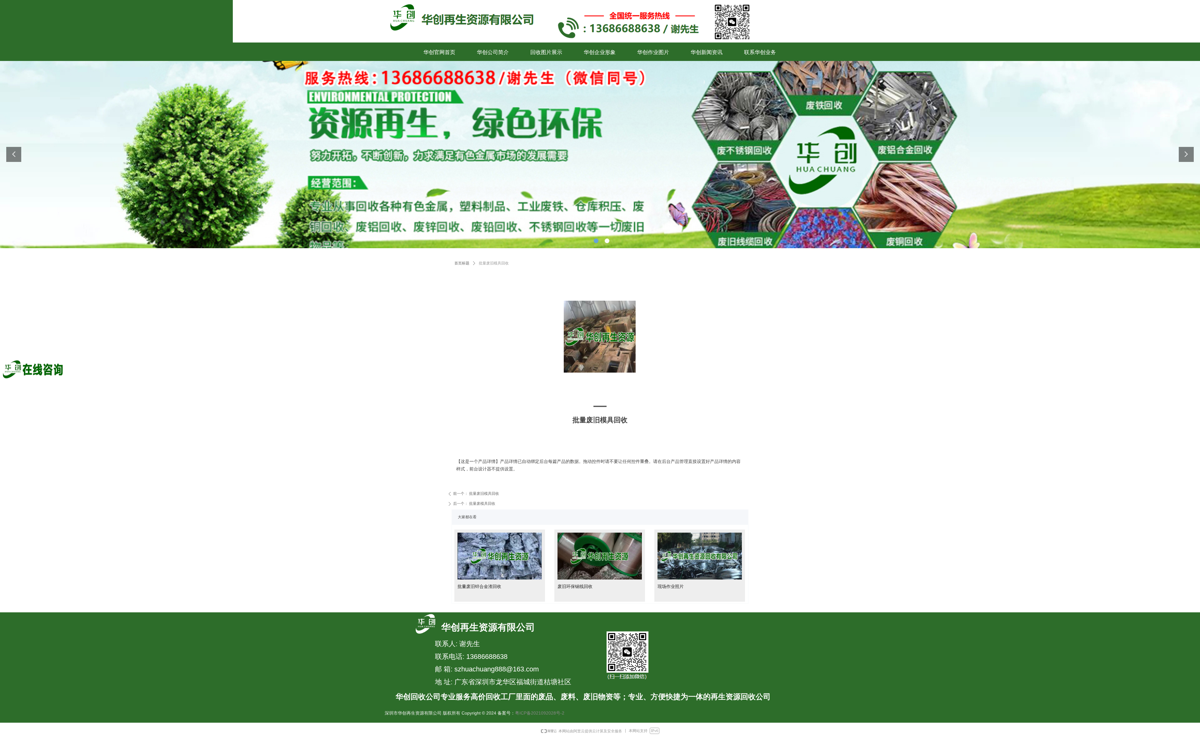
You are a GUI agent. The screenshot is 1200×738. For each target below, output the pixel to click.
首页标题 (461, 263)
